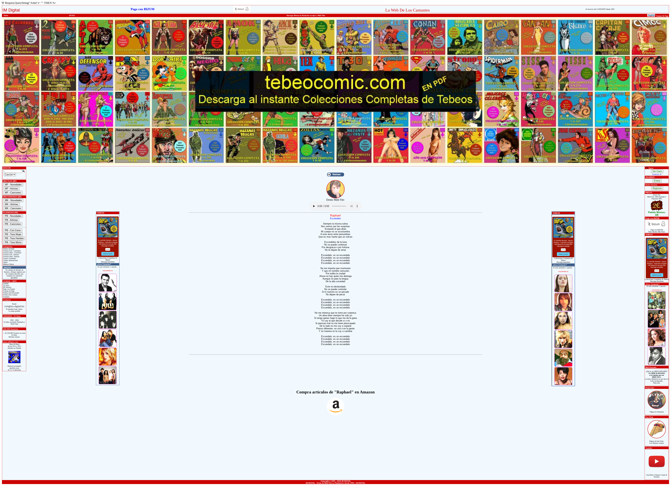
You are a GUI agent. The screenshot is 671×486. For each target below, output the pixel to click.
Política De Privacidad (11, 293)
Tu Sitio (6, 285)
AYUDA (72, 15)
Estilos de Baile (8, 249)
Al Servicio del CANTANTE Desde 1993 (599, 9)
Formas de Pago (9, 291)
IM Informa (7, 287)
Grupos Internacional (10, 260)
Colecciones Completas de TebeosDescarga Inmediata (107, 260)
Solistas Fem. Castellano (12, 251)
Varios (5, 262)
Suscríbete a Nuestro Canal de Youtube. (656, 476)
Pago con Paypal (9, 289)
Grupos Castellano (9, 258)
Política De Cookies (10, 295)
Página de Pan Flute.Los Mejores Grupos (656, 442)
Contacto (6, 297)
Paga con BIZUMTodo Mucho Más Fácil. (656, 231)
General (5, 283)
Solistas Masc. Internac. (11, 256)
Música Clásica (8, 264)
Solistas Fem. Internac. (11, 255)
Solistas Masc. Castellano (12, 253)
